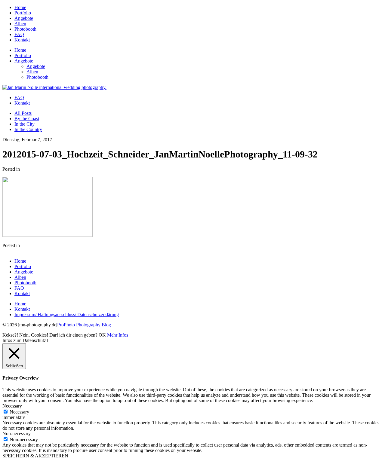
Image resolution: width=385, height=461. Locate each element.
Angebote (23, 18)
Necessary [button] (12, 405)
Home (20, 7)
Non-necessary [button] (16, 433)
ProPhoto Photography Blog (84, 324)
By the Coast (26, 118)
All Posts (23, 113)
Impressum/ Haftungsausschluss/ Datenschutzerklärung (66, 314)
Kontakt (22, 39)
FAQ (19, 34)
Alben (20, 23)
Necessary (19, 411)
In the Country (28, 129)
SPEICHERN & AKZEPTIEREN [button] (35, 455)
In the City (24, 124)
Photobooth (25, 29)
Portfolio (22, 12)
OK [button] (102, 334)
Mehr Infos (117, 334)
